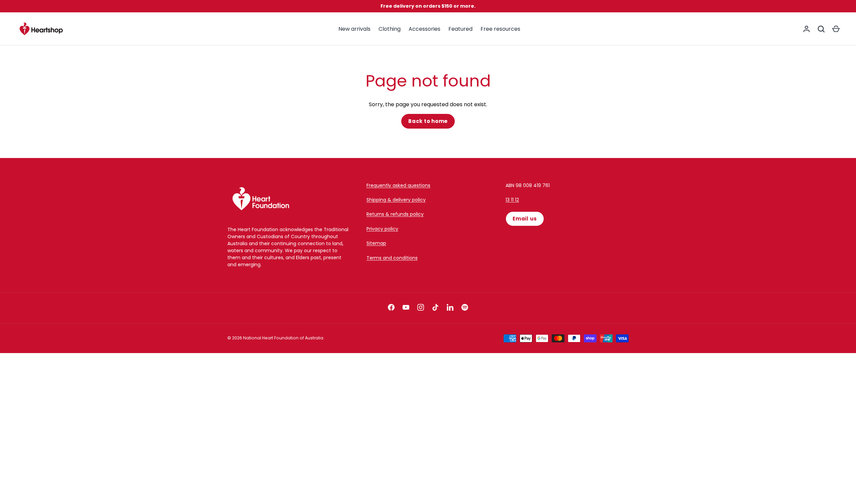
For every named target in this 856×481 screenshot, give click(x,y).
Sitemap (376, 243)
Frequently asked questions (398, 185)
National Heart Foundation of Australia (283, 338)
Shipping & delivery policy (396, 199)
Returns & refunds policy (395, 214)
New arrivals (354, 29)
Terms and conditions (392, 258)
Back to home (428, 121)
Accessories (424, 29)
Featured (460, 29)
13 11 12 (512, 199)
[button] (836, 29)
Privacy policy (382, 228)
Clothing (390, 29)
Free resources (500, 29)
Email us (525, 218)
